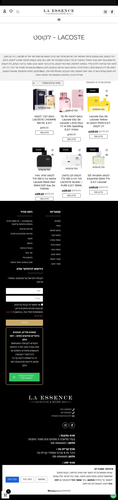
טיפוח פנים (56, 254)
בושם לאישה (55, 231)
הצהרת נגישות (26, 248)
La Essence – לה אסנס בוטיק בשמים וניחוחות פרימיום (19, 222)
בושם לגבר (56, 235)
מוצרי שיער (56, 264)
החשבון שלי (27, 258)
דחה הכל (27, 479)
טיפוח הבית (56, 245)
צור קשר (28, 253)
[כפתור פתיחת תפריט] (59, 19)
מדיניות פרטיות (26, 229)
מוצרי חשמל (55, 259)
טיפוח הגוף (56, 250)
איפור (58, 226)
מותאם (41, 479)
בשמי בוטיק (55, 240)
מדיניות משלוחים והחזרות (21, 234)
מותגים (58, 221)
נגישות (29, 243)
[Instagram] (105, 12)
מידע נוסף (98, 136)
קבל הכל (12, 479)
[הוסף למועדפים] (107, 91)
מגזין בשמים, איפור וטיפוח (21, 262)
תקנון (30, 239)
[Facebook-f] (112, 12)
